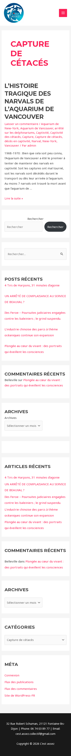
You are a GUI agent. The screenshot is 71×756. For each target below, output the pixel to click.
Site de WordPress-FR (20, 695)
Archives (11, 418)
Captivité (42, 132)
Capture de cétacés (48, 137)
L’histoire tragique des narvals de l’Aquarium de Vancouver (29, 101)
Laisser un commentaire (21, 124)
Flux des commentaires (21, 689)
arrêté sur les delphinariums (34, 130)
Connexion (12, 675)
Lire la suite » (14, 198)
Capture (28, 137)
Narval (36, 141)
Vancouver (12, 145)
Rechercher (35, 219)
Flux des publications (19, 682)
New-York (49, 141)
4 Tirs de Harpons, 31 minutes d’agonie (32, 285)
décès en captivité (17, 141)
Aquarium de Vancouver (36, 128)
